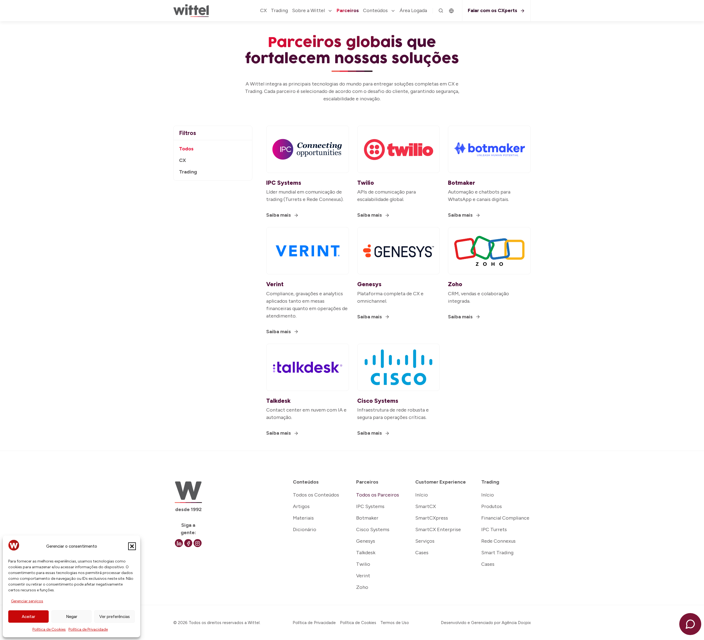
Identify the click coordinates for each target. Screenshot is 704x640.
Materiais (303, 518)
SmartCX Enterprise (438, 529)
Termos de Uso (394, 622)
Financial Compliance (505, 518)
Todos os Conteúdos (316, 495)
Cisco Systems (377, 400)
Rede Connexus (498, 541)
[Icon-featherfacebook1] (188, 543)
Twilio (365, 182)
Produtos (491, 506)
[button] (132, 546)
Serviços (425, 541)
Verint (275, 284)
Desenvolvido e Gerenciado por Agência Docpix (486, 622)
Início (421, 495)
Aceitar (28, 616)
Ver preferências (114, 616)
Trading (279, 10)
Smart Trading (497, 553)
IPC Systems (283, 182)
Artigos (301, 506)
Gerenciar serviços (27, 601)
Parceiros (348, 10)
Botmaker (461, 182)
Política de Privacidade (88, 629)
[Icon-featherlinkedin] (179, 543)
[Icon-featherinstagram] (198, 543)
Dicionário (304, 529)
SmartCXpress (431, 518)
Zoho (455, 284)
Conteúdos (375, 10)
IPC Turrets (494, 529)
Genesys (369, 284)
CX (263, 10)
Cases (421, 553)
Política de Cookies (49, 629)
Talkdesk (278, 400)
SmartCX (425, 506)
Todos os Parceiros (377, 495)
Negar (71, 616)
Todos (186, 149)
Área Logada (413, 10)
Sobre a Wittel (308, 10)
